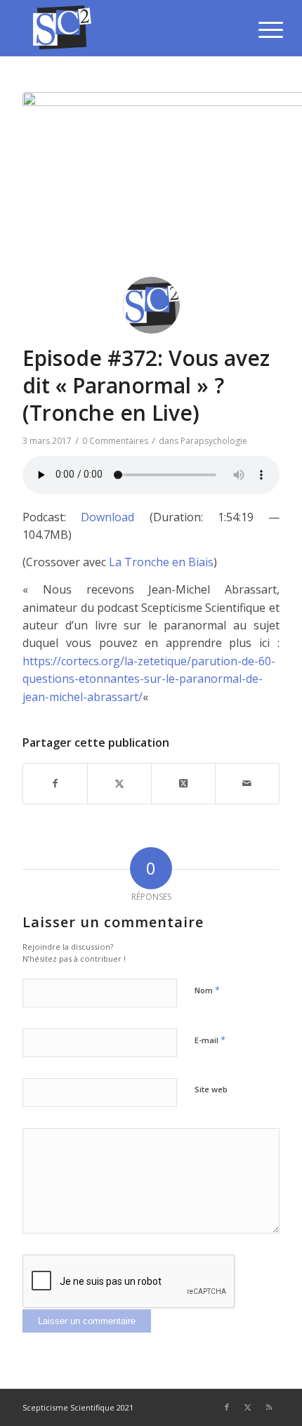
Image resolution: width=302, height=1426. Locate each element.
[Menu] (259, 29)
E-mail (210, 1039)
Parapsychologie (213, 441)
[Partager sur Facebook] (55, 783)
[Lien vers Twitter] (247, 1407)
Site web (211, 1089)
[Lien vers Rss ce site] (269, 1407)
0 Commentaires (115, 441)
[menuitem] (259, 29)
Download (107, 517)
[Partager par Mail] (247, 783)
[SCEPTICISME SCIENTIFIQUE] (125, 28)
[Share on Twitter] (183, 783)
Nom (207, 989)
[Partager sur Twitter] (119, 783)
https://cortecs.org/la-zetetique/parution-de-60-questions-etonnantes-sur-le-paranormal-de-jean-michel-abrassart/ (148, 679)
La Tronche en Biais (161, 562)
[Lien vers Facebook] (226, 1407)
